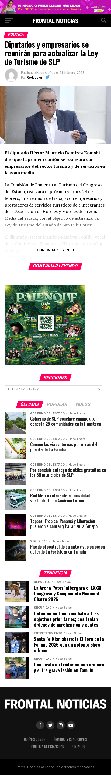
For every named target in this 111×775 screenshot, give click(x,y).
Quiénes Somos (35, 739)
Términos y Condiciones (69, 739)
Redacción (35, 77)
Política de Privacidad (47, 746)
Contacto (78, 746)
